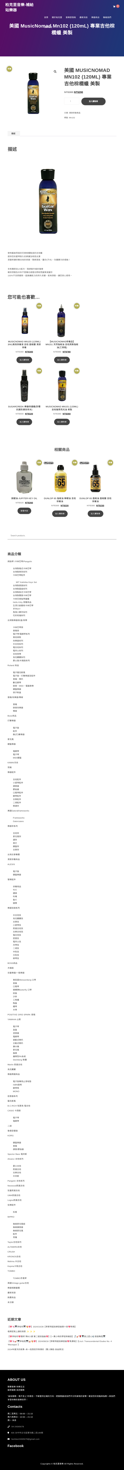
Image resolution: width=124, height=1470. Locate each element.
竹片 (15, 890)
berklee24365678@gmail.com (25, 1439)
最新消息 (84, 17)
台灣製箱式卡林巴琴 (22, 568)
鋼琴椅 (16, 1088)
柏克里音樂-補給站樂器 (19, 7)
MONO (16, 1091)
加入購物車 (93, 101)
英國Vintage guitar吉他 (18, 1283)
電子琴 (16, 754)
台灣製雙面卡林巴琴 (22, 595)
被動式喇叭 (18, 1040)
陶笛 (15, 1003)
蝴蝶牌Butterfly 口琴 (22, 990)
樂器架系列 (13, 826)
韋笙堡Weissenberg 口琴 (24, 980)
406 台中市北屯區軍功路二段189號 (27, 1433)
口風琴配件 (18, 793)
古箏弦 (16, 922)
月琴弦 (16, 945)
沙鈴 (15, 996)
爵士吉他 (17, 1166)
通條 (15, 893)
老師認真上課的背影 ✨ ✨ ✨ (21, 1331)
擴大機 (16, 1046)
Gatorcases (18, 821)
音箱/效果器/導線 (15, 697)
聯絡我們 (107, 17)
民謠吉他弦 (18, 928)
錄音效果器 (18, 708)
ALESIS (11, 864)
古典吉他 (17, 1172)
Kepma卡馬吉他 (15, 1266)
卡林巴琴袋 (18, 627)
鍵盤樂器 (17, 689)
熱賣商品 (12, 1297)
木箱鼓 (11, 968)
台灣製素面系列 (20, 585)
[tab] (13, 133)
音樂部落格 (71, 17)
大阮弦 (16, 955)
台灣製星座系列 (20, 589)
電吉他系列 (18, 647)
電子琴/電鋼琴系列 (21, 634)
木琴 (15, 1010)
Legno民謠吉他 (15, 1200)
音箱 (15, 704)
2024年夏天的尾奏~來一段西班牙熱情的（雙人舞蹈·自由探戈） (36, 1349)
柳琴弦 (16, 958)
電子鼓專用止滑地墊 (22, 1081)
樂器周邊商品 (14, 1074)
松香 (15, 1212)
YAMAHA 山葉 (14, 1019)
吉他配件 (17, 779)
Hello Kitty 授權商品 (22, 602)
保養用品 (17, 886)
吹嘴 (15, 896)
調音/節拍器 (18, 1149)
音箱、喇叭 (18, 679)
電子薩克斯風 (19, 672)
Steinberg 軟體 (20, 1060)
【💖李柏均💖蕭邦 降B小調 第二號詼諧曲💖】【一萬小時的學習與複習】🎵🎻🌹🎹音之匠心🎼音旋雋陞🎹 (56, 1336)
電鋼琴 (16, 751)
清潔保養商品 (74, 113)
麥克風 (11, 739)
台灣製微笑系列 (20, 572)
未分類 (11, 1302)
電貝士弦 (17, 942)
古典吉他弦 (18, 932)
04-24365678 (17, 1426)
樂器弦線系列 (14, 908)
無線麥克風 (18, 1231)
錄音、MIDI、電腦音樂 (23, 686)
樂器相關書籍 (14, 1288)
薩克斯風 (12, 1101)
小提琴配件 (18, 783)
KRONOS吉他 (14, 1256)
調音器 (16, 786)
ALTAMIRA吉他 (15, 1247)
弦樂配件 (12, 1205)
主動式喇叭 (18, 1043)
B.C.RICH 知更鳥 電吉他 (19, 1106)
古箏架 (16, 850)
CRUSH (11, 1252)
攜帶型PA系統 (19, 1056)
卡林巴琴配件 (19, 575)
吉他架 (16, 833)
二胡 (10, 1126)
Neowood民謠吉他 (16, 1186)
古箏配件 (17, 799)
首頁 (46, 17)
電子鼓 (16, 728)
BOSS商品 (12, 963)
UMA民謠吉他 (14, 1195)
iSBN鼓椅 (17, 1085)
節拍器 (16, 789)
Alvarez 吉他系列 (15, 1159)
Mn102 (72, 118)
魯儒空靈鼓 (13, 1131)
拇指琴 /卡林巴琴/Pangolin (20, 561)
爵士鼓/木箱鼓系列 (21, 660)
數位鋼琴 (17, 682)
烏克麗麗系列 (19, 657)
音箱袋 (16, 631)
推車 (15, 1053)
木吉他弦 (17, 915)
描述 (13, 133)
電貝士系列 (18, 651)
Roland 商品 (13, 665)
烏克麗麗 (12, 1069)
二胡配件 (17, 803)
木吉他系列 (18, 644)
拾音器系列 (13, 1096)
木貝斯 (16, 1176)
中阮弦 (16, 952)
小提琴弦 (17, 925)
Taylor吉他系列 (14, 1242)
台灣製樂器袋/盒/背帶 (17, 620)
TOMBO (11, 1271)
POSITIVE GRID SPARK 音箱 (21, 1015)
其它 (15, 843)
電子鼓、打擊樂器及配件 (24, 676)
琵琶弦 (16, 938)
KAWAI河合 (13, 762)
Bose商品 (12, 716)
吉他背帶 (17, 654)
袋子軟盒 (17, 692)
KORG (11, 1135)
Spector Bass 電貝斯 (17, 1154)
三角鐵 (16, 1000)
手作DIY (17, 609)
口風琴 (16, 986)
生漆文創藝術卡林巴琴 (23, 605)
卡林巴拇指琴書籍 (21, 599)
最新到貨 (12, 1293)
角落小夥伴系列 (20, 612)
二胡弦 (16, 948)
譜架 (15, 840)
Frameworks (19, 818)
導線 (15, 711)
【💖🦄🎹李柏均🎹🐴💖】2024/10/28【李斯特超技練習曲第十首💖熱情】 (42, 1327)
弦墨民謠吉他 (14, 1190)
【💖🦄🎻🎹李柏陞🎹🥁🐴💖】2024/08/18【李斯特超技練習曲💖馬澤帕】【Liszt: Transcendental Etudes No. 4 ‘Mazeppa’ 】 (60, 1343)
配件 (15, 731)
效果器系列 (18, 641)
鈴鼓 (15, 993)
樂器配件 (12, 772)
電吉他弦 (17, 935)
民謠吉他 (17, 1169)
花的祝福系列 (19, 615)
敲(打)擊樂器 (19, 734)
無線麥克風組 (19, 1224)
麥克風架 (17, 836)
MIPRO (11, 1217)
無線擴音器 (18, 1227)
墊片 (15, 900)
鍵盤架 (16, 846)
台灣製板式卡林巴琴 (22, 592)
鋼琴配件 (17, 796)
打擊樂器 (12, 721)
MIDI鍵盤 (17, 758)
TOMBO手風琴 (20, 1278)
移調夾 (16, 806)
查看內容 (24, 511)
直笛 (15, 983)
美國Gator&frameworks (18, 811)
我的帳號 (48, 27)
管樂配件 (12, 879)
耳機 (10, 767)
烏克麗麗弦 (18, 918)
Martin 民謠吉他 (15, 1064)
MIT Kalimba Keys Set (26, 582)
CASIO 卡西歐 (14, 1110)
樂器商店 (95, 17)
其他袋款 (17, 637)
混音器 (16, 1033)
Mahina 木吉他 (14, 1261)
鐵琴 (15, 1006)
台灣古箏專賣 (14, 854)
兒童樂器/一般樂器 (16, 973)
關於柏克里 (57, 17)
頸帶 (15, 903)
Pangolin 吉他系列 (16, 1181)
